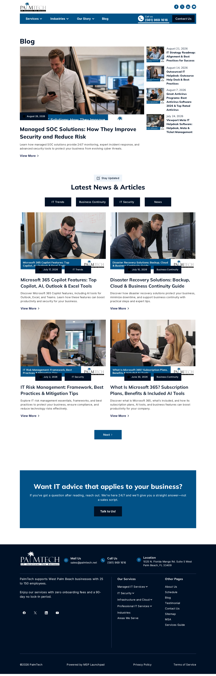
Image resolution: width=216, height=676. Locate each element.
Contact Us (183, 18)
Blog (105, 18)
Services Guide (175, 624)
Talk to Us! (108, 511)
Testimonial (172, 603)
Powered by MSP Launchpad (86, 664)
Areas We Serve (128, 618)
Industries (57, 18)
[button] (34, 18)
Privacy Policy (142, 664)
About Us (171, 586)
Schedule (171, 592)
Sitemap (170, 613)
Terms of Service (185, 664)
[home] (33, 6)
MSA (168, 619)
